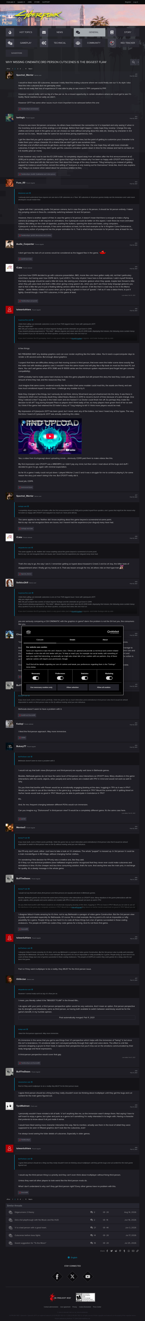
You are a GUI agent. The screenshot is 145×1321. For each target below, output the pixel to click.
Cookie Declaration (85, 1307)
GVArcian (21, 979)
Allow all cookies (103, 687)
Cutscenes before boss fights (27, 1235)
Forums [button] (10, 2)
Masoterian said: (23, 193)
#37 (133, 979)
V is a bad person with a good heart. (31, 1227)
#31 (133, 685)
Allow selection (72, 687)
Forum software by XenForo (72, 1319)
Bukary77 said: (23, 696)
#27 (133, 496)
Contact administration (51, 1307)
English (73, 1257)
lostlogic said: (22, 506)
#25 (133, 268)
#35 (133, 878)
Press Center (97, 1307)
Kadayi (19, 724)
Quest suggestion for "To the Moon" (30, 1243)
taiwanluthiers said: (24, 1082)
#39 (133, 1106)
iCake (19, 267)
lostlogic (20, 117)
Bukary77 (21, 746)
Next (30, 69)
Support (46, 2)
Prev (8, 69)
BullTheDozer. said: (24, 757)
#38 (133, 1072)
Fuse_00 (20, 182)
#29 (133, 583)
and (30, 109)
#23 (133, 183)
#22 (133, 117)
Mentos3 (20, 827)
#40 (133, 1148)
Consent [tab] (39, 640)
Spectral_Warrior (24, 75)
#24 (133, 244)
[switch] (60, 678)
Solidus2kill (22, 582)
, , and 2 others (36, 235)
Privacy (74, 1307)
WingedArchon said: (24, 548)
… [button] (23, 69)
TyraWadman (23, 1106)
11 (25, 69)
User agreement (65, 1307)
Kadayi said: (22, 1029)
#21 (133, 75)
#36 (133, 938)
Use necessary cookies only (41, 687)
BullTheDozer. (23, 878)
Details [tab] (72, 640)
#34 (133, 827)
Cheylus (20, 634)
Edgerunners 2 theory (24, 1212)
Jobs (30, 2)
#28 (133, 537)
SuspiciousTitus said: (24, 320)
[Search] (133, 62)
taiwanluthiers (23, 309)
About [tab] (105, 640)
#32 (133, 724)
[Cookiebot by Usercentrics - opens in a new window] (109, 632)
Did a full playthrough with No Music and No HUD (37, 1220)
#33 (133, 746)
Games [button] (20, 2)
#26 (133, 310)
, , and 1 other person (38, 174)
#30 (133, 634)
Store (37, 2)
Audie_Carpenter (25, 244)
